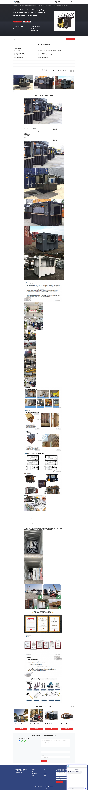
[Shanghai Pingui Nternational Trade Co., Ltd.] (16, 1)
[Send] (85, 788)
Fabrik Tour (33, 771)
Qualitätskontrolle (34, 773)
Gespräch (17, 21)
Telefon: (43, 755)
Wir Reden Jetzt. (27, 21)
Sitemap (36, 786)
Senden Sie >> (60, 782)
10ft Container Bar (46, 773)
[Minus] (85, 766)
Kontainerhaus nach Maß (47, 771)
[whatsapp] (22, 741)
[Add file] (68, 788)
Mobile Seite (41, 786)
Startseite (15, 5)
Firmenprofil (33, 769)
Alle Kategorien (46, 775)
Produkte (19, 5)
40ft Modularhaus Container (51, 723)
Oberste (23, 5)
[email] (19, 741)
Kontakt (44, 760)
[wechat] (25, 741)
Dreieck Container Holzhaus (20, 723)
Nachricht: (43, 738)
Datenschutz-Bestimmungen (49, 786)
